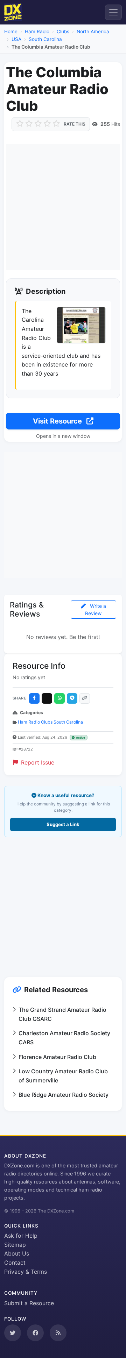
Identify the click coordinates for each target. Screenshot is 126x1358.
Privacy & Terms (25, 1271)
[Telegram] (72, 698)
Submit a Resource (29, 1303)
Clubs (63, 31)
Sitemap (15, 1244)
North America (93, 31)
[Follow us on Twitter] (12, 1332)
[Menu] (113, 12)
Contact (15, 1262)
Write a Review (95, 609)
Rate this (74, 124)
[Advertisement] (63, 207)
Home (11, 31)
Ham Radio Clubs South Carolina (50, 722)
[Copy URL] (84, 698)
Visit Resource (58, 421)
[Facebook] (34, 698)
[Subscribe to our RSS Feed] (58, 1332)
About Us (16, 1253)
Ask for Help (20, 1235)
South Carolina (45, 39)
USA (16, 39)
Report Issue (36, 762)
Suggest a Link (63, 824)
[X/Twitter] (47, 698)
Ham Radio (37, 31)
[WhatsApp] (59, 698)
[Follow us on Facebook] (35, 1332)
